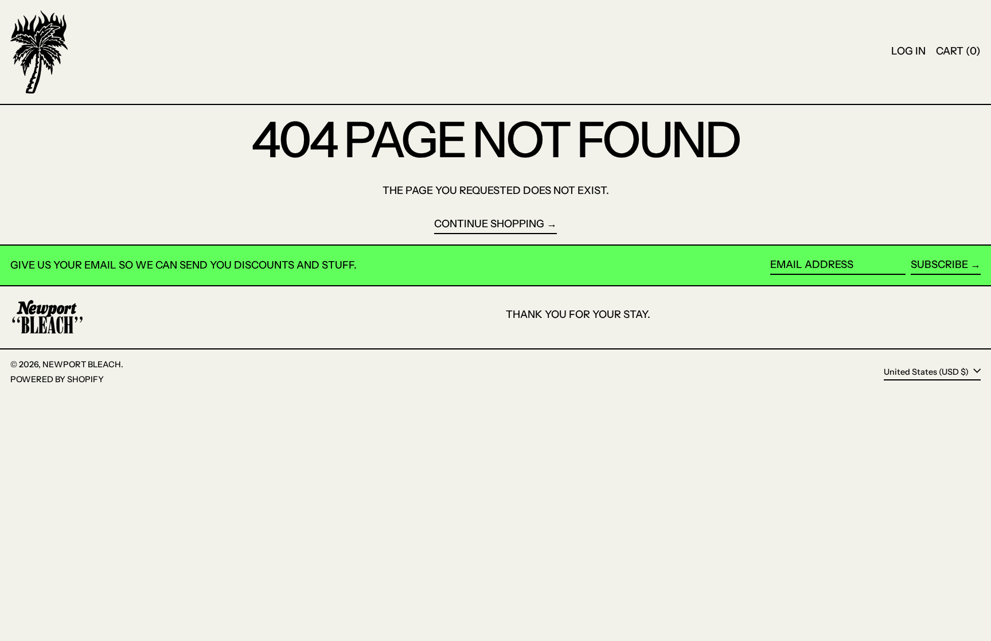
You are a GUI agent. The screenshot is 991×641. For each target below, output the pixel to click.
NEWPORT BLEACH (81, 364)
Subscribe (939, 264)
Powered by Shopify (57, 379)
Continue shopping (489, 224)
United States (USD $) (927, 371)
